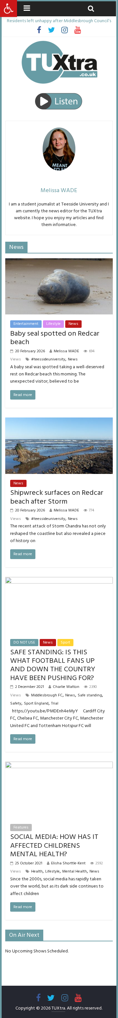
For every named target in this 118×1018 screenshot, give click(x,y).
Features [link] (21, 827)
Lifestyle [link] (53, 324)
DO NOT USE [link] (24, 642)
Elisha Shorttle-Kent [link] (68, 863)
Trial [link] (54, 703)
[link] (8, 8)
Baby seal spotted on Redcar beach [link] (54, 337)
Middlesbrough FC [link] (47, 695)
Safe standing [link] (90, 695)
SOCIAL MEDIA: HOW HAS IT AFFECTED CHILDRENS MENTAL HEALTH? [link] (54, 845)
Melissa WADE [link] (66, 351)
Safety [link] (15, 703)
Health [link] (37, 871)
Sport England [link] (36, 703)
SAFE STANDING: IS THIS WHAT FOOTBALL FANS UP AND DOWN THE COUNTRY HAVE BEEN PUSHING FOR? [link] (52, 665)
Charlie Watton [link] (66, 687)
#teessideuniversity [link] (48, 359)
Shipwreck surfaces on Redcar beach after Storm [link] (56, 497)
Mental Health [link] (74, 871)
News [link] (73, 324)
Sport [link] (65, 642)
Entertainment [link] (25, 324)
